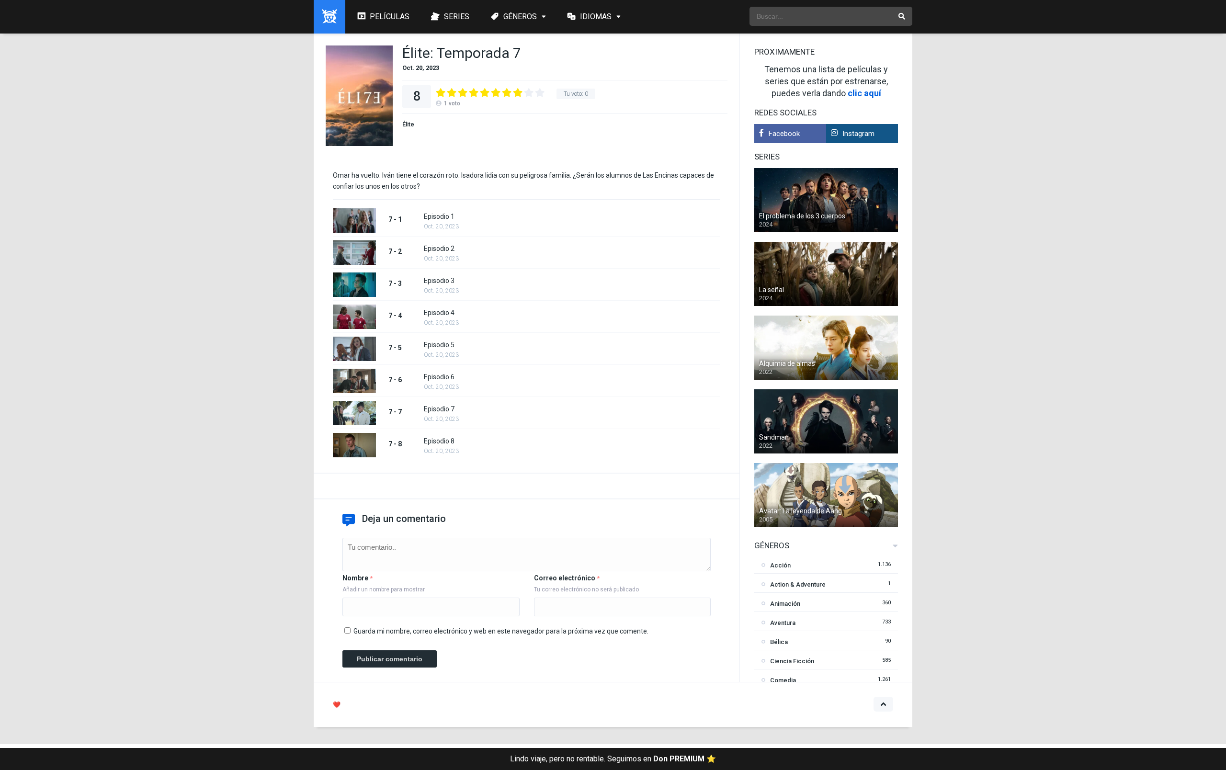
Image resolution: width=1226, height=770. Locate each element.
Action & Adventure (798, 584)
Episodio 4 (439, 313)
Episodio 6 (439, 377)
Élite (408, 124)
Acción (780, 565)
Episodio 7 (439, 409)
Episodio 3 (439, 280)
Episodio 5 (439, 345)
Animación (785, 603)
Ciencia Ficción (792, 661)
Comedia (783, 680)
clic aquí (864, 93)
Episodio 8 (439, 441)
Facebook (784, 133)
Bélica (779, 641)
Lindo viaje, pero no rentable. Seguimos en (613, 758)
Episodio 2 (439, 248)
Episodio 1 (439, 216)
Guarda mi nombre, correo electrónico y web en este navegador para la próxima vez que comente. (500, 631)
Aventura (782, 622)
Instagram (858, 133)
